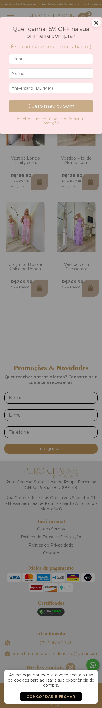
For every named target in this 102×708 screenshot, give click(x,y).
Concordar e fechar (51, 696)
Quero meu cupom (51, 106)
